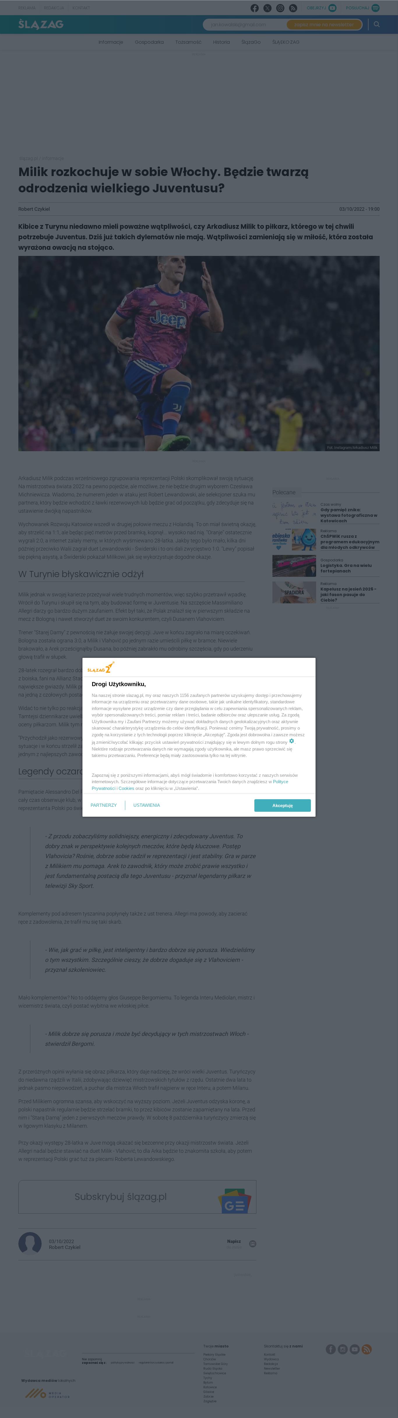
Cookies (126, 788)
